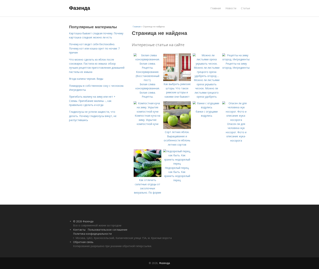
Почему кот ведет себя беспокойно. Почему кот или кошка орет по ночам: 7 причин (94, 48)
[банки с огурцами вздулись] (206, 107)
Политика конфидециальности (92, 233)
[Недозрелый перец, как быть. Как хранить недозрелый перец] (177, 163)
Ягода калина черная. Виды (86, 78)
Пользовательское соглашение (107, 229)
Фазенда (79, 7)
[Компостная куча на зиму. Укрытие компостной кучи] (147, 111)
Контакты (79, 229)
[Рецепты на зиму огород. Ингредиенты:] (236, 59)
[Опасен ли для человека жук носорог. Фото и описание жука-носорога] (236, 120)
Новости (230, 8)
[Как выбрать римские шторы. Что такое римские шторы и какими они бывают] (177, 80)
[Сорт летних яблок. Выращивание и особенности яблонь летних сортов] (177, 128)
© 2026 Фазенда (83, 221)
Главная (215, 8)
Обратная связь (83, 242)
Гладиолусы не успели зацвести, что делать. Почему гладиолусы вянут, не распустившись (92, 116)
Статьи (245, 8)
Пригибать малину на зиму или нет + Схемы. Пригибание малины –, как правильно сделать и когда (92, 101)
